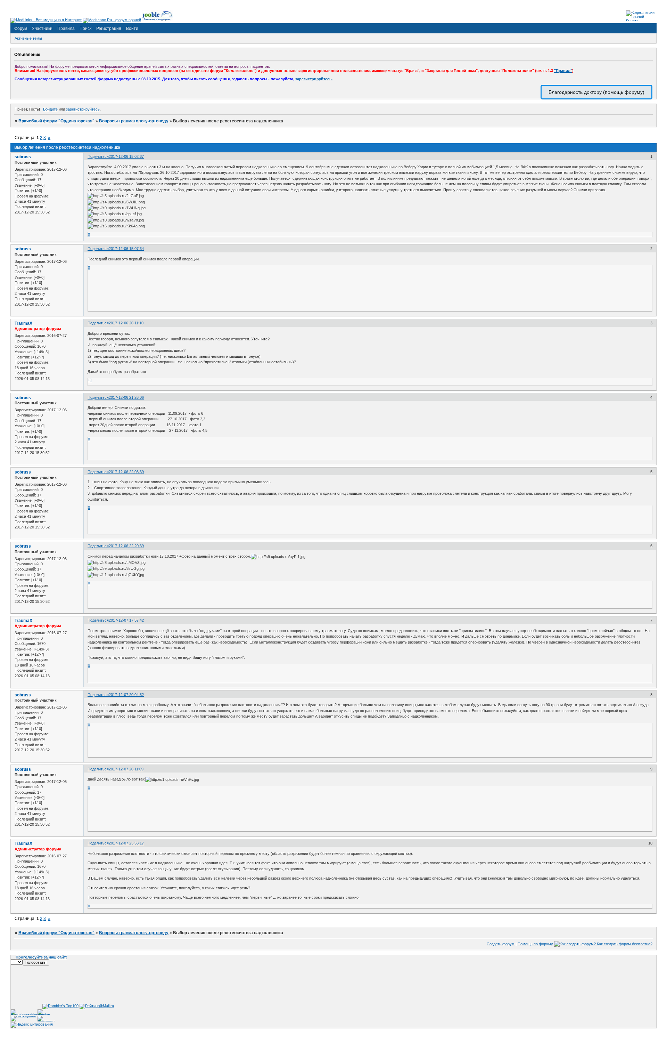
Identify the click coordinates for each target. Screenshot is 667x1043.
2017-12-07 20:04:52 (126, 695)
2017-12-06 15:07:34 (126, 248)
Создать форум (500, 944)
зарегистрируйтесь (83, 109)
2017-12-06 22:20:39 (126, 546)
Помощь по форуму (535, 944)
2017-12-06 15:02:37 (126, 156)
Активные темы (28, 38)
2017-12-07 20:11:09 (126, 769)
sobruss (23, 156)
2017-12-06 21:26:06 (126, 397)
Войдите (50, 109)
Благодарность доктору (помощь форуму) (596, 92)
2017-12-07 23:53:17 (126, 843)
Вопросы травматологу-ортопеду (133, 121)
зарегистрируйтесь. (314, 79)
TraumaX (23, 323)
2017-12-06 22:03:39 (126, 472)
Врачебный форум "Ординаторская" (56, 121)
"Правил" (563, 70)
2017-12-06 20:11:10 (126, 323)
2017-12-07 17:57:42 (126, 620)
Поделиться (98, 156)
